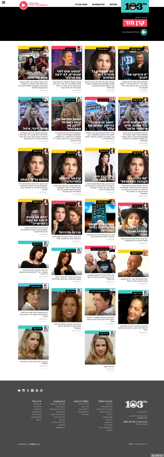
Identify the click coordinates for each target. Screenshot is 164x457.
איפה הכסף (108, 422)
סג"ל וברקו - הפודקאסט (57, 409)
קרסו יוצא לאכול (59, 417)
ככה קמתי (62, 420)
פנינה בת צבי (108, 425)
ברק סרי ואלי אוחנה (106, 412)
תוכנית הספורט (107, 417)
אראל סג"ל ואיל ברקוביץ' (104, 409)
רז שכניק (109, 430)
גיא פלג (109, 414)
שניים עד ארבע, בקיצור (57, 414)
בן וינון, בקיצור (60, 406)
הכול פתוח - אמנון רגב (58, 422)
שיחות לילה (85, 414)
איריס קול (109, 420)
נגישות (158, 455)
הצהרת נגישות (37, 414)
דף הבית (144, 17)
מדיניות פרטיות (37, 412)
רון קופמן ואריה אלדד (105, 428)
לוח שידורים (38, 409)
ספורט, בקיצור (60, 412)
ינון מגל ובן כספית (106, 406)
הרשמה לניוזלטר (36, 417)
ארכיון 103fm (60, 428)
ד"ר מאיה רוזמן (84, 409)
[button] (113, 4)
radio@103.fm (142, 418)
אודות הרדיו (38, 406)
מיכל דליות (85, 406)
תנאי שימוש (38, 404)
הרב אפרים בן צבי (83, 412)
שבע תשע (109, 404)
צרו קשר (39, 420)
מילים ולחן (62, 425)
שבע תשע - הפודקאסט (57, 404)
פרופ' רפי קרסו (84, 404)
